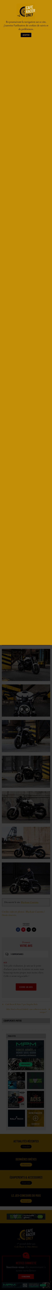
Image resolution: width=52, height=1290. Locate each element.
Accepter (26, 35)
